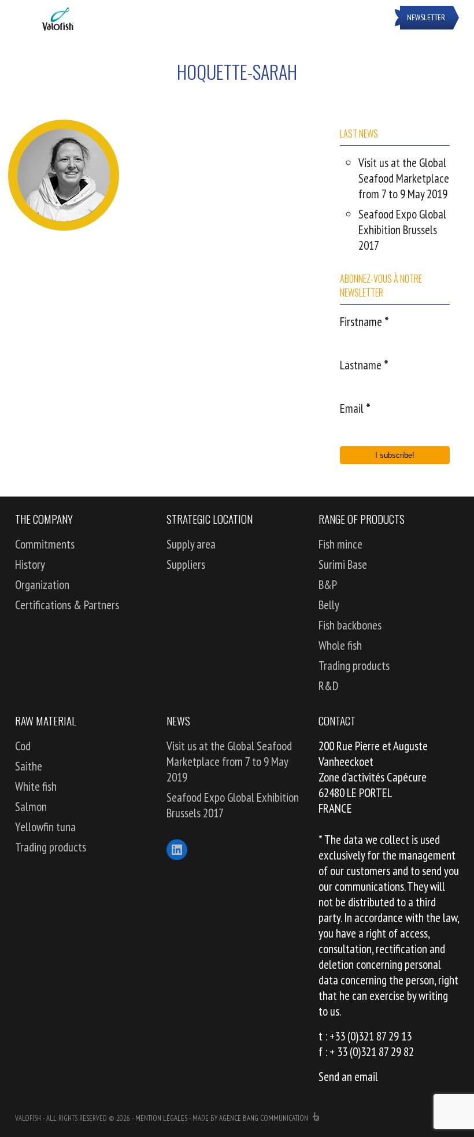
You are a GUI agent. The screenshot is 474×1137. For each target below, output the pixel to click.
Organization (42, 584)
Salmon (31, 806)
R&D (328, 686)
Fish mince (340, 544)
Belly (329, 605)
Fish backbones (350, 625)
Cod (23, 746)
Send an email (348, 1076)
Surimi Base (343, 564)
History (30, 564)
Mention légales (161, 1118)
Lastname (364, 365)
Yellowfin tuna (45, 827)
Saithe (28, 766)
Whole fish (340, 645)
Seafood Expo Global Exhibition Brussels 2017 (402, 229)
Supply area (191, 544)
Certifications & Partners (67, 605)
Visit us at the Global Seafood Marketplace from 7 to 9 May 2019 (403, 178)
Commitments (45, 544)
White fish (36, 786)
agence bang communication (264, 1118)
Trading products (354, 665)
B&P (328, 584)
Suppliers (185, 564)
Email (355, 408)
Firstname (364, 321)
